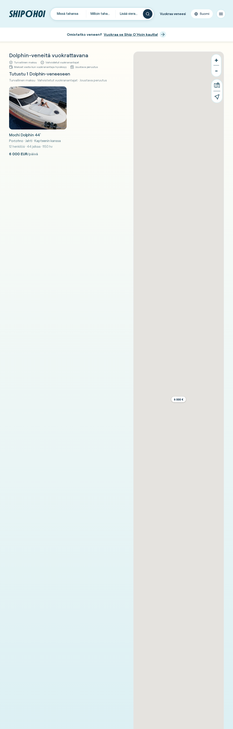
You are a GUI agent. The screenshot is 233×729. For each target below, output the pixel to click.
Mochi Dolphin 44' (25, 134)
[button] (178, 399)
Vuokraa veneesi (173, 14)
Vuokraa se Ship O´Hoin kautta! (131, 34)
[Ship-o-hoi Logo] (27, 13)
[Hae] (147, 14)
